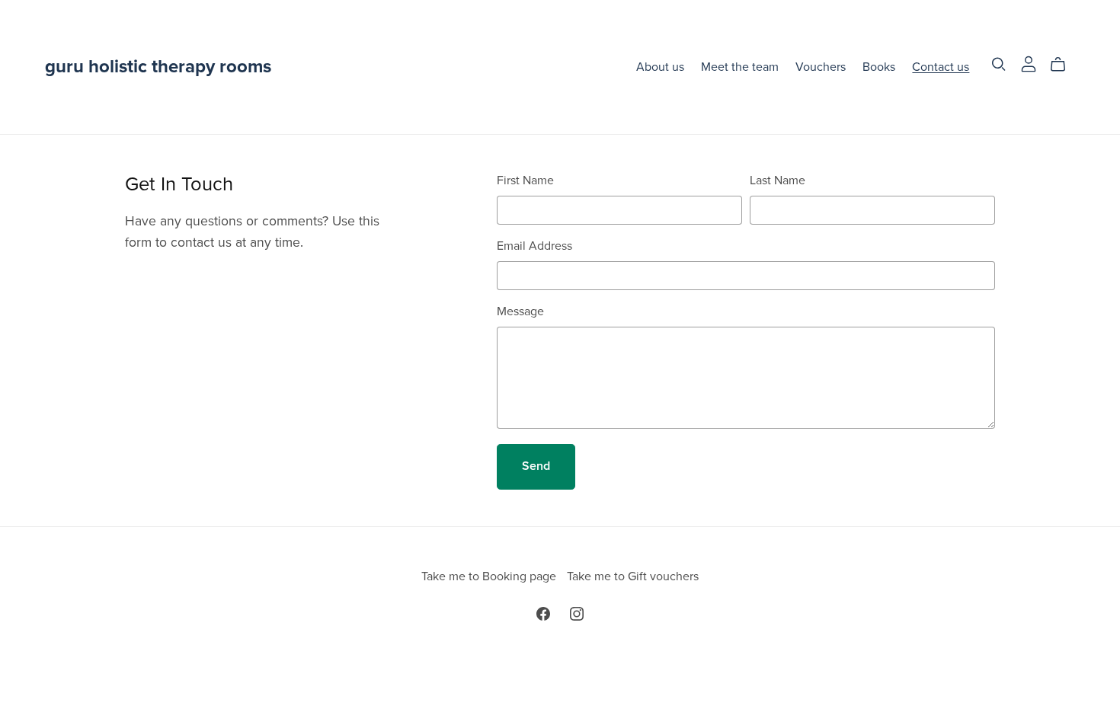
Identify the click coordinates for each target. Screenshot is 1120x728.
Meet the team (740, 66)
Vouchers (820, 66)
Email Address (534, 246)
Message (520, 311)
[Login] (1028, 63)
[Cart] (1064, 64)
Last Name (777, 180)
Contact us (940, 66)
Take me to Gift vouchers (633, 576)
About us (660, 66)
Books (878, 66)
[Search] (999, 64)
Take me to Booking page (490, 576)
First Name (525, 180)
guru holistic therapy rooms (158, 67)
